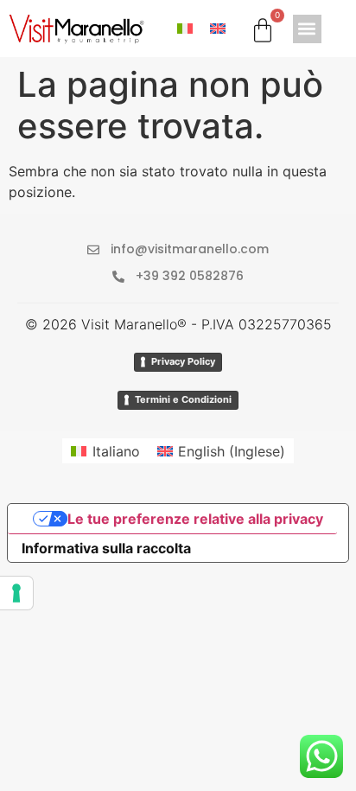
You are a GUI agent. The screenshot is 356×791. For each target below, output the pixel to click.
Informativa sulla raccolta (106, 548)
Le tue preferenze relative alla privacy (195, 518)
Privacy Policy (183, 361)
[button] (307, 29)
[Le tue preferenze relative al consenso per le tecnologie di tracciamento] (16, 593)
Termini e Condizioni (183, 399)
